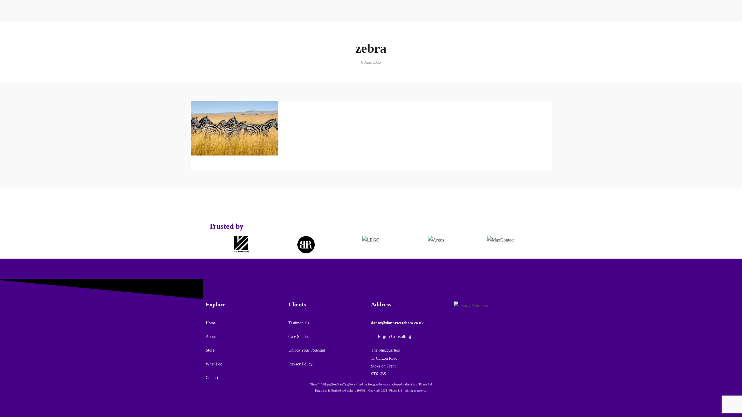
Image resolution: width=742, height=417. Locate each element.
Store (210, 69)
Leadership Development (266, 49)
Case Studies (298, 336)
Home (211, 323)
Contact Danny (488, 49)
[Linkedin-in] (523, 34)
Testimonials (221, 59)
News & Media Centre (437, 49)
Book (214, 78)
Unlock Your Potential (306, 350)
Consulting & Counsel (264, 27)
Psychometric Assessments (267, 59)
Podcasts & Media (434, 38)
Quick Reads (429, 16)
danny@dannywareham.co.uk (397, 323)
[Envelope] (476, 332)
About (211, 50)
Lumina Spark (223, 89)
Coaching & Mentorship (266, 16)
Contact (506, 39)
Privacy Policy (300, 364)
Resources (453, 7)
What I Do (249, 7)
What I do (214, 364)
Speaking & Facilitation (266, 38)
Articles (424, 27)
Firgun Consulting (491, 59)
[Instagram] (467, 332)
